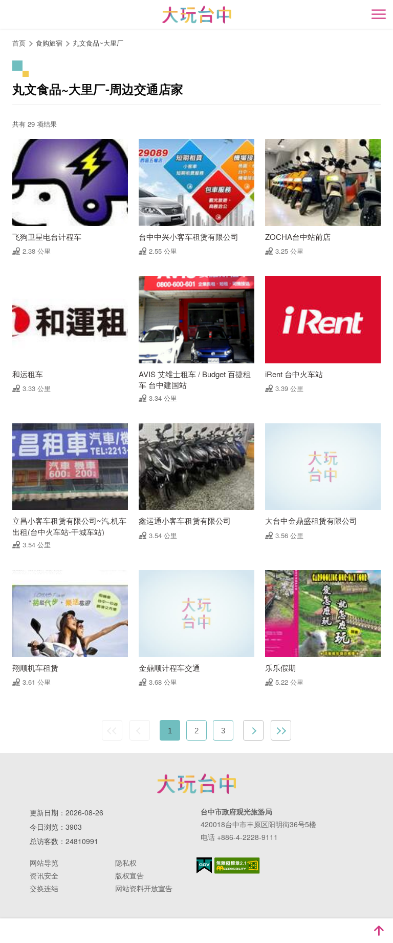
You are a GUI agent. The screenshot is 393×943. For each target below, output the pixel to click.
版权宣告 (129, 875)
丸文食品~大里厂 (98, 43)
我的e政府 (204, 865)
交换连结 (44, 888)
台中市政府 (196, 783)
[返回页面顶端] (378, 930)
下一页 (253, 730)
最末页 (281, 730)
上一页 (139, 730)
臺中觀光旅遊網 (196, 15)
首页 (19, 43)
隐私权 (126, 862)
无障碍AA (237, 865)
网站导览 (44, 862)
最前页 (112, 730)
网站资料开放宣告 (143, 888)
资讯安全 (44, 875)
